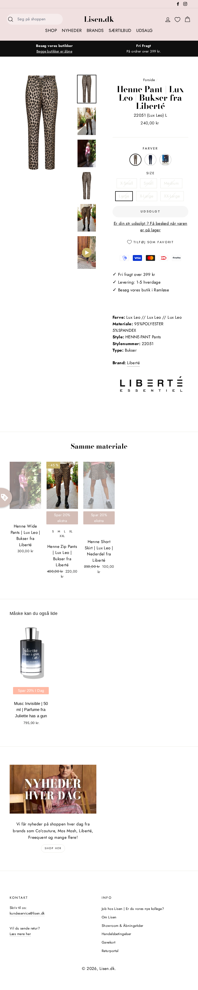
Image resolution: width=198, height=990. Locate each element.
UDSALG (144, 30)
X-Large (147, 196)
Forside (149, 79)
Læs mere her (20, 933)
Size (150, 173)
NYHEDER (72, 30)
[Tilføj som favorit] (36, 467)
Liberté (133, 363)
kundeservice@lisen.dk (27, 913)
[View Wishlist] (177, 19)
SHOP (51, 30)
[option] (54, 48)
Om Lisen (109, 917)
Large (124, 196)
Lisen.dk (99, 19)
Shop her (53, 848)
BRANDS (95, 30)
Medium (171, 183)
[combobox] (38, 19)
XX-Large (172, 196)
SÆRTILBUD (120, 30)
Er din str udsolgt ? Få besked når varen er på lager (150, 226)
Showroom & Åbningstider (122, 925)
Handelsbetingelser (116, 933)
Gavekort (108, 942)
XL (70, 531)
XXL (62, 536)
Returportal (110, 950)
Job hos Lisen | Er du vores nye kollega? (133, 908)
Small (148, 183)
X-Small (126, 183)
